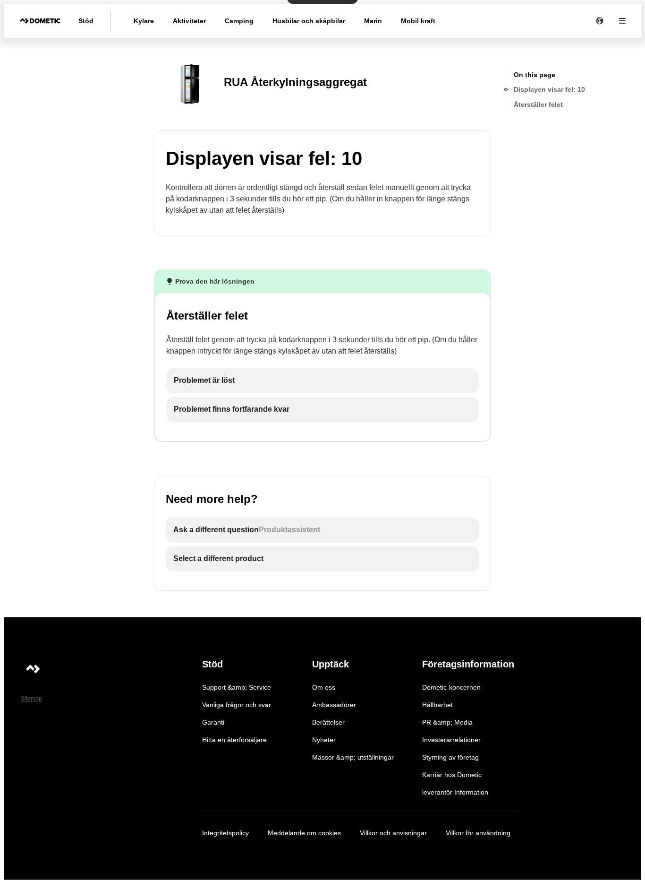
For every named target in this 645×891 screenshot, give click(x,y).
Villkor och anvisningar (393, 833)
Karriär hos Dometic (452, 775)
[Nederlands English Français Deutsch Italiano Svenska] (599, 20)
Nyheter (324, 740)
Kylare (144, 21)
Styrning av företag (450, 757)
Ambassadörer (334, 705)
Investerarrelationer (451, 740)
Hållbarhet (437, 705)
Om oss (323, 687)
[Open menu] (622, 20)
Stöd (85, 21)
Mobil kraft (418, 21)
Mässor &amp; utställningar (353, 757)
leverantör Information (455, 792)
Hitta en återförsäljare (234, 740)
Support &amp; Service (236, 687)
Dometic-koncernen (451, 687)
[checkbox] (322, 380)
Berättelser (328, 722)
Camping (239, 21)
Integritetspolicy (225, 833)
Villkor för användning (478, 833)
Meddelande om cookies (304, 833)
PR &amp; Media (447, 722)
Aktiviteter (189, 21)
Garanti (213, 722)
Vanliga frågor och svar (236, 705)
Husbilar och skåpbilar (308, 21)
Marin (373, 21)
